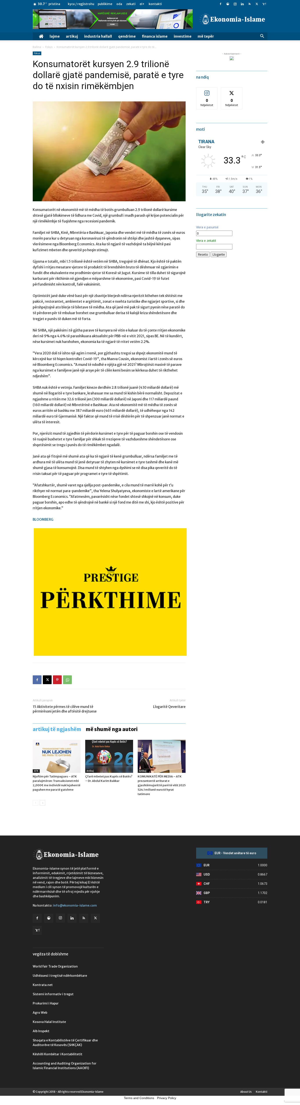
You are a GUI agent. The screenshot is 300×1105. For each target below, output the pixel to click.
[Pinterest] (57, 679)
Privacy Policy (166, 1098)
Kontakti (155, 4)
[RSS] (249, 4)
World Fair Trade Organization (55, 966)
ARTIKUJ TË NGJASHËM (57, 729)
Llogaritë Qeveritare (169, 707)
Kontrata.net (43, 985)
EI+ (142, 4)
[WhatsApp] (67, 679)
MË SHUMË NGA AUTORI (112, 729)
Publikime (105, 4)
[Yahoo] (264, 4)
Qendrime (127, 36)
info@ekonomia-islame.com (75, 905)
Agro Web (40, 1013)
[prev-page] (35, 803)
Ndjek (207, 90)
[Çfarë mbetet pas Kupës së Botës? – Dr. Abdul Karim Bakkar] (109, 756)
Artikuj (72, 36)
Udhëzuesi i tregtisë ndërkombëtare (60, 976)
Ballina (37, 47)
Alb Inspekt (41, 1031)
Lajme (55, 36)
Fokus (48, 47)
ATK (36, 771)
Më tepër (206, 36)
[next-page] (42, 803)
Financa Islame (155, 36)
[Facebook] (220, 4)
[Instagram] (235, 4)
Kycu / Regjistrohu (81, 4)
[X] (256, 4)
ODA (119, 4)
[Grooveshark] (227, 4)
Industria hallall (98, 36)
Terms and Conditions (139, 1098)
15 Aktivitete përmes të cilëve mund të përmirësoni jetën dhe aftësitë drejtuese (65, 709)
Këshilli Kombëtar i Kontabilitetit (57, 1054)
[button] (262, 37)
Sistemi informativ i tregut (53, 994)
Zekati (131, 4)
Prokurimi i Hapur (46, 1003)
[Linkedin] (242, 4)
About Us (246, 1091)
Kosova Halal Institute (49, 1022)
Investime (183, 36)
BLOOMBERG (43, 519)
